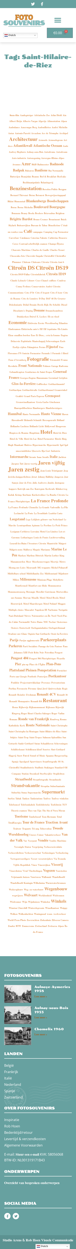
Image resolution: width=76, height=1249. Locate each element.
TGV (64, 804)
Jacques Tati (17, 463)
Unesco (32, 834)
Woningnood (40, 914)
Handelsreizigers (54, 408)
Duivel (33, 316)
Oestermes (62, 622)
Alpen (64, 121)
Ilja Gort (46, 451)
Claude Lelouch (18, 280)
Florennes (13, 353)
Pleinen (31, 670)
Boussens (16, 213)
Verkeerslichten (16, 853)
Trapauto (26, 828)
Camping (47, 232)
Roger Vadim (58, 713)
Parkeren (15, 645)
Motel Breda (52, 597)
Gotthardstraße (29, 390)
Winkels (58, 901)
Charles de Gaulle (40, 250)
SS (59, 761)
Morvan (27, 597)
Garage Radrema (59, 366)
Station (25, 773)
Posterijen (42, 676)
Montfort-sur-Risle (37, 585)
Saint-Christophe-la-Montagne (24, 731)
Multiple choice (16, 610)
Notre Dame (37, 622)
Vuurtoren (35, 877)
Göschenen (54, 402)
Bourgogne (57, 206)
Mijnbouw (63, 573)
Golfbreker (42, 384)
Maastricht (52, 543)
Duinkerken (23, 316)
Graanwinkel (60, 390)
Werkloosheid (45, 895)
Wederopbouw (16, 889)
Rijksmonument (37, 707)
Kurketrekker (39, 495)
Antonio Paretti (22, 133)
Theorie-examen (19, 810)
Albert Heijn (15, 121)
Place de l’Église (37, 664)
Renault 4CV (46, 694)
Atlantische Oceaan (47, 145)
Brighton (60, 213)
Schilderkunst (18, 749)
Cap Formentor (60, 232)
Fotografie (38, 358)
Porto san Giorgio (18, 676)
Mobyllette (58, 579)
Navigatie (63, 610)
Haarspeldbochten (23, 408)
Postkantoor (57, 676)
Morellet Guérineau (45, 592)
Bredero (39, 213)
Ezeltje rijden (19, 347)
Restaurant (55, 700)
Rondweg (54, 719)
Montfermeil (21, 585)
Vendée (43, 840)
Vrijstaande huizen (20, 877)
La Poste (29, 513)
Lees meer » (40, 996)
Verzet (34, 858)
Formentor (35, 353)
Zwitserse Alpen (56, 926)
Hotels (58, 439)
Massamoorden (18, 561)
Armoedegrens (55, 140)
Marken (22, 555)
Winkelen (45, 902)
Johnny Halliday (46, 477)
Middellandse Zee (35, 573)
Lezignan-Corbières (20, 531)
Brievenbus (49, 213)
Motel (42, 597)
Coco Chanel (41, 280)
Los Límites (52, 531)
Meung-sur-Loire (17, 567)
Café (28, 231)
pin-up (25, 664)
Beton (32, 195)
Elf (41, 329)
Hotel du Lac (30, 439)
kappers (13, 489)
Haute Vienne (51, 413)
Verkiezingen (48, 853)
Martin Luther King (54, 555)
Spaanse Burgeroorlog (56, 755)
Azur (26, 163)
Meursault (31, 567)
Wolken (14, 914)
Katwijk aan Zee (26, 489)
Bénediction (54, 225)
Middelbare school (17, 573)
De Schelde (54, 304)
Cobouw (31, 280)
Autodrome (49, 152)
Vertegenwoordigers (20, 858)
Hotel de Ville (16, 439)
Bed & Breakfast (48, 176)
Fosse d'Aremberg (17, 360)
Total (59, 816)
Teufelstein (56, 804)
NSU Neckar (49, 622)
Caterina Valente (39, 238)
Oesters (14, 628)
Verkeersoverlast (32, 853)
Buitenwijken (23, 225)
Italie (54, 456)
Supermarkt (53, 792)
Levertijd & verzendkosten (25, 1139)
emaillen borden (22, 335)
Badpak (18, 170)
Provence (45, 682)
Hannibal (15, 413)
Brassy (24, 213)
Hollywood (50, 426)
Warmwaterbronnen (56, 883)
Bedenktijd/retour (18, 1132)
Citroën (45, 262)
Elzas (10, 335)
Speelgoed (24, 761)
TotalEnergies (15, 822)
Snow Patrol (23, 755)
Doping (29, 310)
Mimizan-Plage (44, 579)
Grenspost (52, 395)
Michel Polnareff (59, 567)
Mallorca (27, 549)
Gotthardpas (15, 390)
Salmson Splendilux (52, 737)
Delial (26, 304)
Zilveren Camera (60, 920)
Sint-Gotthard (58, 749)
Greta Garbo (42, 402)
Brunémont (54, 219)
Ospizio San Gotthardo (39, 634)
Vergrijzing (37, 847)
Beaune (35, 176)
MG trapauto (43, 567)
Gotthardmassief (56, 384)
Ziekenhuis (45, 920)
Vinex (34, 865)
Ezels (62, 341)
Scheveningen (61, 743)
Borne (14, 207)
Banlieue (41, 170)
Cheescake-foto (17, 256)
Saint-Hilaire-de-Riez (50, 731)
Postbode (32, 676)
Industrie (55, 451)
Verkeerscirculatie (53, 847)
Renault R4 (36, 701)
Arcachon (36, 133)
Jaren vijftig (51, 462)
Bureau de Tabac (39, 225)
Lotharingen (27, 537)
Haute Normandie (31, 414)
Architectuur (23, 139)
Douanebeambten (54, 310)
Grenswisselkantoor (25, 402)
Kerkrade (50, 489)
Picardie (61, 658)
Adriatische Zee (42, 115)
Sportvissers (36, 761)
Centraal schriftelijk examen (33, 244)
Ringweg (16, 713)
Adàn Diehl (56, 115)
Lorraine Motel (38, 531)
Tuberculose (46, 828)
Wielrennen (58, 895)
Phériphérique (49, 658)
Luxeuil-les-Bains (18, 543)
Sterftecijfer (46, 773)
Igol (62, 445)
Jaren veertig (30, 463)
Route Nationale (38, 725)
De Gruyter (60, 298)
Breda (31, 213)
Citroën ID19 (56, 273)
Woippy (63, 908)
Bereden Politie (50, 189)
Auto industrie (19, 158)
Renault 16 (62, 694)
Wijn (24, 902)
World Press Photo (17, 920)
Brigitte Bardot (21, 219)
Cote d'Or (29, 292)
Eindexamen (14, 329)
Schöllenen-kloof (34, 749)
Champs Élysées (56, 244)
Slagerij (12, 755)
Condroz (61, 280)
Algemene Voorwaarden (23, 1145)
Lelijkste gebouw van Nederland (47, 519)
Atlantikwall (22, 145)
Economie (17, 322)
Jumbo (51, 482)
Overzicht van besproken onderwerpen (32, 1182)
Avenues (16, 164)
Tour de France (33, 822)
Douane (39, 310)
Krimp (18, 495)
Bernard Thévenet (19, 195)
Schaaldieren (47, 743)
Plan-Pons (53, 664)
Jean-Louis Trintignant (51, 470)
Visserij (57, 864)
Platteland (17, 670)
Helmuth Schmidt (33, 420)
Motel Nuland (50, 603)
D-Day (42, 298)
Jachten (62, 457)
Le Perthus (46, 525)
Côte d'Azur (56, 292)
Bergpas (62, 189)
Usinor (40, 834)
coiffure (52, 280)
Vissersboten (15, 871)
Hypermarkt (53, 445)
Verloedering (62, 853)
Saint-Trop (23, 737)
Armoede (43, 140)
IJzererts (36, 451)
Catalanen (25, 238)
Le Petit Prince (60, 525)
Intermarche (19, 456)
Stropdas (45, 786)
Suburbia (15, 792)
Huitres (28, 445)
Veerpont (32, 840)
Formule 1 (47, 353)
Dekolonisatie (15, 304)
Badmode (57, 164)
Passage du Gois (46, 646)
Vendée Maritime (57, 840)
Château (26, 262)
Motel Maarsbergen (32, 603)
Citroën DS (21, 267)
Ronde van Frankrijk (33, 718)
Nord (53, 615)
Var (25, 840)
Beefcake (61, 176)
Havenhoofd (17, 420)
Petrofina (49, 652)
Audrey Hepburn (17, 152)
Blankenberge (36, 200)
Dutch (12, 35)
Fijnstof (52, 346)
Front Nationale (30, 365)
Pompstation (46, 670)
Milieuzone (28, 579)
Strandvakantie (25, 785)
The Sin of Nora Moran (53, 810)
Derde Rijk (43, 304)
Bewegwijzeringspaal (55, 195)
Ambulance (14, 127)
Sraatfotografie (50, 761)
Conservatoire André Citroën (45, 286)
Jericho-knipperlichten (19, 477)
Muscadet (29, 610)
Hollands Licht (37, 426)
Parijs (14, 640)
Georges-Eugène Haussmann (34, 378)
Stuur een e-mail (27, 1154)
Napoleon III (41, 610)
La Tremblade (41, 513)
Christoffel (49, 256)
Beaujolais (26, 176)
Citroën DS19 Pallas (20, 274)
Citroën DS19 (52, 267)
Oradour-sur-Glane (17, 634)
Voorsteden (61, 871)
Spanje (15, 761)
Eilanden (63, 323)
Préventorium (58, 682)
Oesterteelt (24, 628)
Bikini (11, 201)
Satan (37, 743)
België (9, 1065)
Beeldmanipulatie (31, 182)
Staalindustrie (27, 767)
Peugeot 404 (19, 658)
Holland (60, 420)
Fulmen (46, 366)
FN (20, 353)
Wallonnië (46, 877)
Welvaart (31, 895)
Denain (33, 304)
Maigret (62, 543)
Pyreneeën (22, 688)
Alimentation (53, 121)
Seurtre (46, 749)
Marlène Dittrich (35, 555)
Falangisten (32, 347)
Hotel (46, 431)
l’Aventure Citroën (36, 543)
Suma (24, 792)
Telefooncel (14, 804)
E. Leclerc (42, 316)
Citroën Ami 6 (57, 262)
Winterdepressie (36, 908)
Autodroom (61, 152)
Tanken (25, 798)
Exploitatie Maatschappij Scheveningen (40, 341)
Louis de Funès (41, 537)
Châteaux (36, 262)
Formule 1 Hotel (60, 353)
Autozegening (33, 158)
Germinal (53, 378)
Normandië (24, 622)
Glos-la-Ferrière (24, 383)
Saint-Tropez (35, 737)
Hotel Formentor (46, 439)
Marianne (45, 549)
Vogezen (49, 870)
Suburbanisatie (57, 786)
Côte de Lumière (29, 298)
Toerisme (21, 816)
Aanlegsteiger (26, 115)
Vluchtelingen (35, 871)
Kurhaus (27, 495)
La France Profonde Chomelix (23, 507)
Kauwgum (40, 489)
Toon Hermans (49, 816)
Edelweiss (32, 323)
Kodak (11, 495)
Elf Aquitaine (50, 329)
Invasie (32, 457)
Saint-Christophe (59, 725)
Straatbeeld (23, 779)
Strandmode (55, 779)
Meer (28, 561)
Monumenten (54, 585)
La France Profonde (49, 500)
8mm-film (14, 115)
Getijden (63, 378)
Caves (15, 244)
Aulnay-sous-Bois (35, 152)
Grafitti (19, 396)
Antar (11, 133)
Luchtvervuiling (57, 537)
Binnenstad (19, 201)
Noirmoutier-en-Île (41, 615)
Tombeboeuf (35, 816)
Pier (18, 664)
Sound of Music (37, 755)
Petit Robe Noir (36, 652)
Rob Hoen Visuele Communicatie (49, 1240)
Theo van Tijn (34, 810)
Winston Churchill (18, 908)
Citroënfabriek (38, 274)
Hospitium (34, 433)
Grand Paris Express (34, 396)
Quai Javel (42, 688)
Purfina (12, 688)
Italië (8, 1078)
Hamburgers (39, 408)
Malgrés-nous (15, 549)
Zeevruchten (33, 920)
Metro (62, 561)
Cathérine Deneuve (57, 238)
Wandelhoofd (58, 877)
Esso (33, 335)
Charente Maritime (21, 250)
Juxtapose (59, 482)
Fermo (42, 347)
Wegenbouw (55, 889)
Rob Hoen (12, 1126)
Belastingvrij (47, 182)
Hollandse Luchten (19, 426)
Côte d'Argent (42, 292)
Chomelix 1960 (49, 1029)
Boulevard (41, 206)
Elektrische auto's (30, 329)
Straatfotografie (40, 779)
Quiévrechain (54, 688)
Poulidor (15, 682)
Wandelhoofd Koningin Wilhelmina (27, 883)
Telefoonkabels (28, 804)
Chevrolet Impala (34, 256)
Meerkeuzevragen (41, 561)
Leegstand (17, 519)
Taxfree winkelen (60, 798)
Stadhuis (39, 767)
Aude (65, 146)
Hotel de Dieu (60, 433)
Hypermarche (39, 445)
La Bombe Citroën (56, 495)
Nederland (12, 1084)
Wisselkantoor (52, 908)
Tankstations (36, 798)
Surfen (11, 798)
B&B (34, 164)
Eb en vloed (53, 316)
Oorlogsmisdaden (39, 628)
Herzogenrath (49, 420)
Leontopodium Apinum (28, 525)
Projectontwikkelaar (30, 682)
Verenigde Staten (22, 847)
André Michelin (59, 127)
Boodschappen (57, 200)
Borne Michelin (25, 207)
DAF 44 (49, 298)
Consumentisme (16, 292)
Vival (25, 871)
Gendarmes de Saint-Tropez (38, 372)
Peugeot (58, 652)
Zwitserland (41, 926)
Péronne (32, 688)
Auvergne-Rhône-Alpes (52, 158)
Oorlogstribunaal (57, 628)
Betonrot (40, 195)
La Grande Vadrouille (49, 507)
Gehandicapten (17, 372)
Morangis (30, 592)
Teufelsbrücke (43, 804)
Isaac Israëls (43, 457)
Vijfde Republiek (21, 865)
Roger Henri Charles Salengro (36, 713)
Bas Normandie (55, 170)
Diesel (64, 304)
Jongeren (58, 477)
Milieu (16, 579)
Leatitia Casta (55, 513)
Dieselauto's (19, 310)
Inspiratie (11, 1120)
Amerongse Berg (29, 127)
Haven (65, 414)
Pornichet (62, 670)
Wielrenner (15, 902)
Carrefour (14, 238)
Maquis (36, 549)
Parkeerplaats (53, 639)
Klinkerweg (61, 489)
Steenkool (34, 773)
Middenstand (51, 573)
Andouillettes (44, 127)
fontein (25, 353)
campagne (38, 232)
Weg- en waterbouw (33, 889)
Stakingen (49, 767)
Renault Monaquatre (19, 701)
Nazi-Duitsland (16, 615)
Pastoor (58, 646)
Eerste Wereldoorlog (48, 323)
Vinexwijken (44, 865)
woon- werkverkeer (56, 914)
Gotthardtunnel (46, 390)
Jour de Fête (25, 482)
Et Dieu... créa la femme (48, 335)
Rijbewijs (23, 707)
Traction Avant (56, 822)
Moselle (35, 597)
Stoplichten (58, 773)
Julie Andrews (40, 482)
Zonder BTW (14, 926)
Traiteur (17, 828)
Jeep (66, 470)
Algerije (42, 121)
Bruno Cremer (40, 219)
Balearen (29, 170)
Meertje (54, 561)
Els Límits (63, 329)
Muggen (61, 603)
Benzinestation (26, 188)
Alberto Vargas (30, 121)
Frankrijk (11, 1072)
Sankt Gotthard (26, 743)
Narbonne (53, 610)
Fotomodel (55, 360)
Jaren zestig (23, 469)
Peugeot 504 (35, 658)
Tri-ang (35, 828)
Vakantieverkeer (53, 834)
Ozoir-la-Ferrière (59, 634)
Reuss (15, 707)
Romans (13, 719)
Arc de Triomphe (50, 133)
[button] (57, 20)
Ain (64, 115)
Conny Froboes (23, 286)
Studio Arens (12, 1240)
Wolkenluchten (25, 914)
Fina (61, 347)
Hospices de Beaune (18, 433)
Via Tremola (60, 858)
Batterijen (15, 176)
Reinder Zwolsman (26, 694)
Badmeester (43, 164)
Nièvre (27, 615)
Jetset (34, 477)
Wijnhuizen (34, 902)
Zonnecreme (28, 926)
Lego (28, 519)
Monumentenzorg (16, 592)
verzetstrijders (45, 858)
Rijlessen (50, 707)
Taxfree (47, 798)
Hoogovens (61, 426)
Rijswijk (60, 707)
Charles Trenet (57, 250)
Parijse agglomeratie (29, 640)
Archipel (63, 133)
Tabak (18, 798)
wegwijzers (17, 895)
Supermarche (34, 792)
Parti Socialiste (30, 646)
